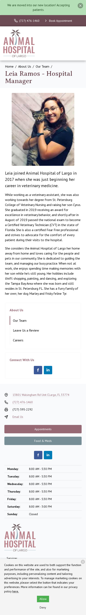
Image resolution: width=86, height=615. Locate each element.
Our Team (42, 66)
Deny (43, 607)
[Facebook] (38, 370)
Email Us (18, 417)
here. (15, 591)
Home (9, 66)
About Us (24, 66)
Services (12, 558)
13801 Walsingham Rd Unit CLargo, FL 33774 (41, 395)
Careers (18, 340)
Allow (43, 599)
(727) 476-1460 (23, 402)
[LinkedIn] (48, 370)
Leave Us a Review (26, 330)
